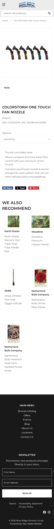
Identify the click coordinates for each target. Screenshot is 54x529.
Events (27, 419)
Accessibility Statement (31, 503)
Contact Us (27, 437)
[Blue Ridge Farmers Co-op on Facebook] (44, 512)
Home (5, 20)
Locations (27, 432)
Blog (27, 424)
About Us (27, 428)
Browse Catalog (27, 411)
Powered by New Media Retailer (26, 524)
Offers (27, 415)
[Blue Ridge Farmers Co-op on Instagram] (49, 512)
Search (12, 503)
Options (6, 133)
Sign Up (27, 493)
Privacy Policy (26, 507)
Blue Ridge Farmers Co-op (29, 520)
